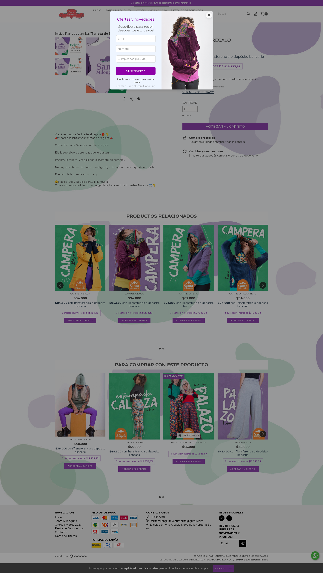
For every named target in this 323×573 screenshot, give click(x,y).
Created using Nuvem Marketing (135, 86)
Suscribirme (135, 71)
